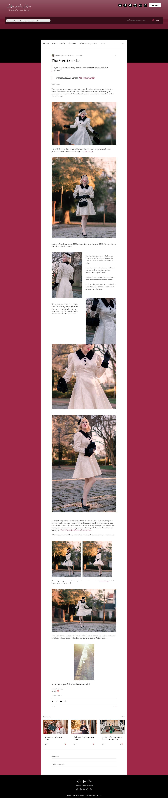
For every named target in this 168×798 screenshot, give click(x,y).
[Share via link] (65, 701)
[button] (123, 43)
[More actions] (115, 55)
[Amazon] (120, 5)
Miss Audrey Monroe (19, 6)
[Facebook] (125, 5)
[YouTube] (87, 789)
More (103, 43)
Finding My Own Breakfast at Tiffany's (84, 738)
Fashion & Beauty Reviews (88, 43)
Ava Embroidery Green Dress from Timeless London (112, 738)
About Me (72, 43)
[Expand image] (66, 559)
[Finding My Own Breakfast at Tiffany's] (84, 727)
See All (123, 716)
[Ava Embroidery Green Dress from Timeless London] (112, 727)
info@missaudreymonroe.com (136, 20)
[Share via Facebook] (52, 701)
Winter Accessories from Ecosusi (53, 738)
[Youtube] (140, 5)
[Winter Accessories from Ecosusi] (55, 727)
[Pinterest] (145, 5)
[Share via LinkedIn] (61, 701)
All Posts (46, 43)
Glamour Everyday (58, 43)
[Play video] (84, 662)
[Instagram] (135, 5)
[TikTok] (130, 5)
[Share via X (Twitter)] (57, 701)
